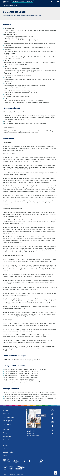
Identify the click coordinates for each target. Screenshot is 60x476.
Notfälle (5, 448)
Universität (6, 429)
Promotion (6, 414)
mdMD (46, 396)
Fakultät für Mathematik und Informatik (22, 1)
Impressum (5, 474)
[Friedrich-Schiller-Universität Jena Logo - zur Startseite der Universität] (6, 2)
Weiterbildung (7, 424)
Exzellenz (5, 433)
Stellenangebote (7, 421)
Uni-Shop (5, 455)
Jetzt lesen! (41, 415)
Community (6, 440)
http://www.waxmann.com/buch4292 (14, 150)
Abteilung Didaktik (10, 5)
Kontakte (5, 445)
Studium (5, 410)
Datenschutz (12, 474)
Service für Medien (8, 452)
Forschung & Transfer (9, 417)
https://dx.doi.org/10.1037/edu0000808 (18, 169)
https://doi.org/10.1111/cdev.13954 (31, 161)
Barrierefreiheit (20, 474)
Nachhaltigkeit (7, 436)
